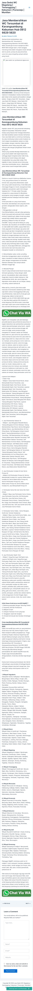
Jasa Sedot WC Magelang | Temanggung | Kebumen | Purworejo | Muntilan (13, 7)
